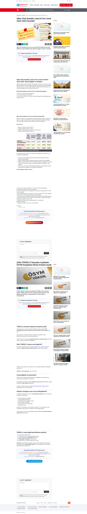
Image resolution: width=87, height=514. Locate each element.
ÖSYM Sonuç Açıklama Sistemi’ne (42, 346)
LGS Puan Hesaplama (21, 506)
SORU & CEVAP (47, 5)
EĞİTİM (31, 5)
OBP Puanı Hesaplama (43, 506)
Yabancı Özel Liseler (22, 207)
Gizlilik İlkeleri (50, 502)
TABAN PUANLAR (54, 5)
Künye (42, 502)
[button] (46, 44)
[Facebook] (18, 44)
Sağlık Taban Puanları (21, 508)
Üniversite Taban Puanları (32, 508)
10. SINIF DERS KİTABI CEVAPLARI (34, 222)
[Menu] (61, 5)
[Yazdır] (27, 44)
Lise (27, 15)
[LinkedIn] (22, 44)
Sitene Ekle (55, 502)
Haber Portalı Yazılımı (21, 512)
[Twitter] (20, 44)
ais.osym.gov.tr (21, 434)
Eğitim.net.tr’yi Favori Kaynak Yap (34, 59)
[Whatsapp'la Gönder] (24, 44)
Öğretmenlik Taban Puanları (64, 506)
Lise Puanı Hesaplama (53, 506)
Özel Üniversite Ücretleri (32, 506)
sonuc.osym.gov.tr (33, 371)
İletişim (45, 502)
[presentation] (20, 10)
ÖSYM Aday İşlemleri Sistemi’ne (40, 386)
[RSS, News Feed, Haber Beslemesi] (69, 503)
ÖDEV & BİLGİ (36, 5)
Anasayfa (19, 15)
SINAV (41, 5)
